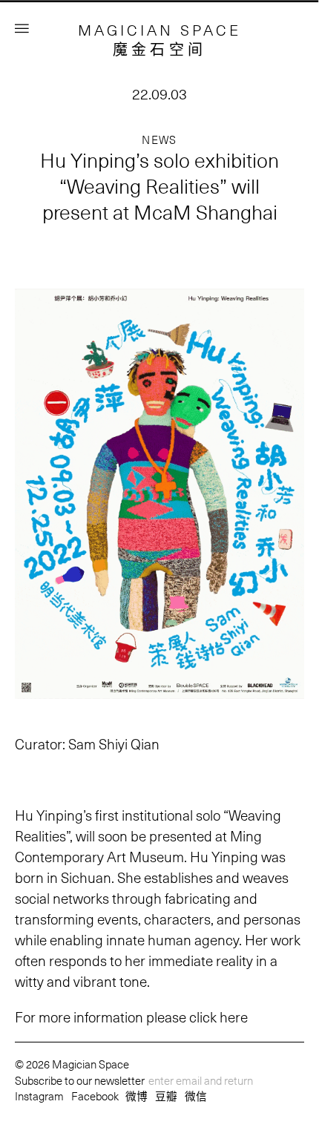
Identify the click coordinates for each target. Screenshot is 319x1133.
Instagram (39, 1096)
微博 (136, 1096)
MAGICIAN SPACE (159, 30)
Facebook (95, 1096)
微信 (196, 1096)
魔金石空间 (160, 49)
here (234, 1016)
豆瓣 (166, 1096)
